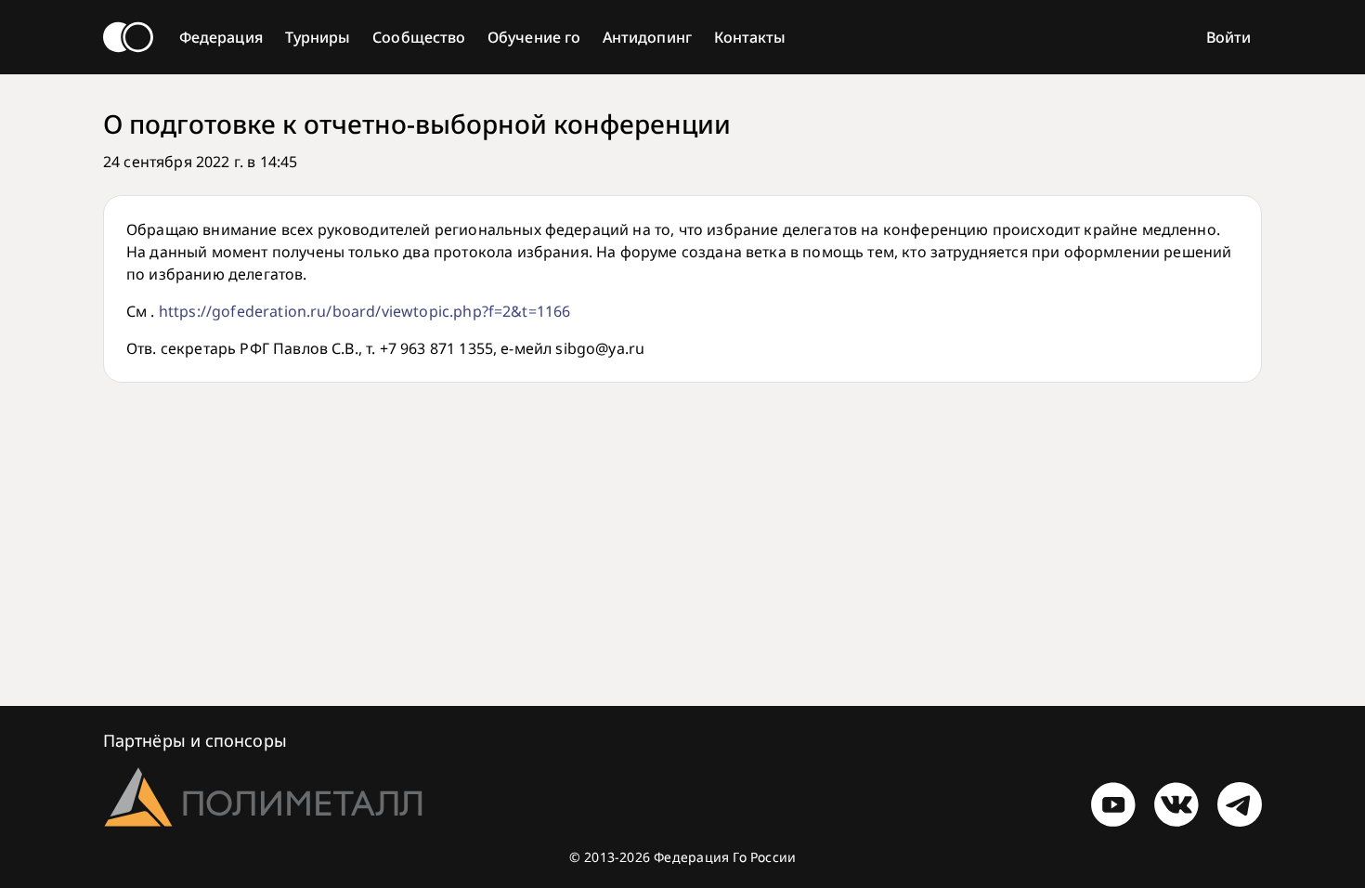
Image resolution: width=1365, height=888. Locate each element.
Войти (1228, 37)
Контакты (750, 37)
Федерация (221, 37)
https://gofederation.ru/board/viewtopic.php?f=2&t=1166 (365, 311)
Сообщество (418, 37)
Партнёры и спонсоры (195, 740)
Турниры (318, 37)
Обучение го (534, 37)
